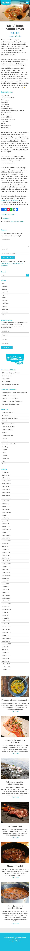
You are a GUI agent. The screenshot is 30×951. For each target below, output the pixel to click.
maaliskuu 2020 (6, 512)
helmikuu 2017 (6, 601)
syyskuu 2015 (5, 649)
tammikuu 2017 (6, 604)
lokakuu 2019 (5, 518)
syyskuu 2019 (5, 521)
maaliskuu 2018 (6, 564)
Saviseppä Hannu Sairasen (9, 200)
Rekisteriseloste (15, 939)
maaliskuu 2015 (6, 667)
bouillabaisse (15, 222)
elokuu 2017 (5, 584)
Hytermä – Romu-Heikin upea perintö (16, 392)
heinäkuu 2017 (6, 586)
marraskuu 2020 (6, 498)
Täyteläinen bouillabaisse (15, 27)
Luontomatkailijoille (7, 429)
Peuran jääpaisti (12, 395)
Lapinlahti (5, 292)
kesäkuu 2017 (5, 589)
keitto (22, 222)
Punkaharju (5, 303)
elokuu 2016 (5, 618)
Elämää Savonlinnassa (8, 412)
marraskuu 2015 (6, 644)
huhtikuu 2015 (6, 664)
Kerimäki (4, 286)
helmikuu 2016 (6, 635)
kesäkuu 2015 (5, 658)
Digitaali (18, 941)
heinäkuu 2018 (6, 552)
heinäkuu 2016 (6, 621)
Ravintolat (4, 441)
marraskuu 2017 (6, 575)
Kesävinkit (5, 421)
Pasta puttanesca (6, 376)
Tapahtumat (5, 458)
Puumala (4, 306)
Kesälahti (4, 289)
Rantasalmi (5, 309)
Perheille (4, 438)
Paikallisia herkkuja (7, 435)
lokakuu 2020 (5, 501)
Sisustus (4, 452)
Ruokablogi (6, 218)
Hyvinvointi (5, 415)
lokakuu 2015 (5, 647)
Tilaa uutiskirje (7, 347)
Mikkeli (4, 298)
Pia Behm (18, 36)
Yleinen (4, 464)
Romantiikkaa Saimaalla (8, 444)
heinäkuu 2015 (6, 655)
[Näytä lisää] (15, 693)
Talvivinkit (5, 455)
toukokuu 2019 (6, 526)
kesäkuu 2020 (5, 504)
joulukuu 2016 (6, 607)
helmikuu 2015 (6, 669)
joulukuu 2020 (6, 495)
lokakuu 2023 (5, 472)
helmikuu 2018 (6, 566)
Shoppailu (4, 449)
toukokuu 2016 (6, 627)
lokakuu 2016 (5, 612)
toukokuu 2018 (6, 558)
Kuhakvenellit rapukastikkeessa (11, 373)
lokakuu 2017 (5, 578)
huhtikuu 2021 (6, 486)
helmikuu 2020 (6, 515)
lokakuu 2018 (5, 544)
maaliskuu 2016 (6, 632)
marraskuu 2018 (6, 541)
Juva (3, 283)
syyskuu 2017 (5, 581)
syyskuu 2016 (5, 615)
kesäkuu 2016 (5, 624)
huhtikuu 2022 (6, 478)
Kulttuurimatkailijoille (8, 424)
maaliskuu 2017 (6, 598)
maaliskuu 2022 (6, 481)
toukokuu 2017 (6, 592)
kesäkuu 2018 (5, 555)
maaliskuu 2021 (6, 489)
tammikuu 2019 (6, 535)
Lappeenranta (6, 295)
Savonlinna (5, 312)
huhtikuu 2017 (6, 595)
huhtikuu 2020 (6, 509)
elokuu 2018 (5, 549)
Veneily (4, 461)
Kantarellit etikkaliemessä (15, 401)
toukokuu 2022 (6, 475)
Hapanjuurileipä (6, 381)
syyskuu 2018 (5, 546)
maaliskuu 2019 (6, 529)
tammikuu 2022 (6, 484)
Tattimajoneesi (6, 378)
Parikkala (4, 300)
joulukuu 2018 (6, 538)
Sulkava (4, 315)
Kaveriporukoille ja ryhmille (10, 418)
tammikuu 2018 (6, 569)
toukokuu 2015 (6, 661)
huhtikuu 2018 (6, 561)
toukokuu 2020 (6, 506)
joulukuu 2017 (6, 572)
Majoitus (4, 432)
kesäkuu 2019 (5, 524)
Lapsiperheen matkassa (8, 427)
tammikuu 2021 (6, 492)
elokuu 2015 (5, 652)
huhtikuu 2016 (6, 629)
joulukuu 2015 (6, 641)
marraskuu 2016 (6, 609)
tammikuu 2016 (6, 638)
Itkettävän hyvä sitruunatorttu (10, 384)
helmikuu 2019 (6, 532)
